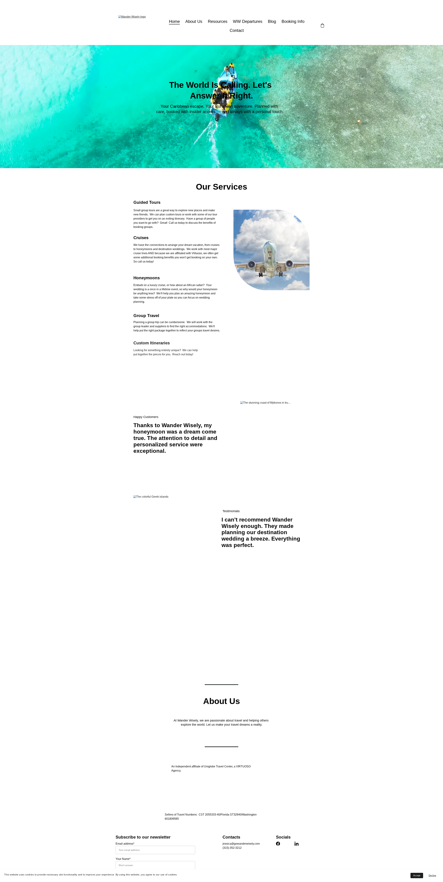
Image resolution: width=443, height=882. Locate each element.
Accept (416, 875)
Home (174, 21)
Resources (217, 21)
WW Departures (247, 21)
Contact (237, 30)
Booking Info (293, 21)
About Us (193, 21)
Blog (272, 21)
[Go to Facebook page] (278, 844)
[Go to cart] (322, 26)
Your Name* (123, 858)
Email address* (125, 843)
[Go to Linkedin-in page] (297, 844)
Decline (432, 875)
